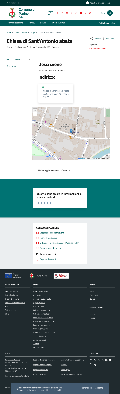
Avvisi (92, 291)
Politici (7, 306)
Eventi (92, 314)
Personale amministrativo (15, 302)
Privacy (64, 364)
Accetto (99, 388)
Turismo (36, 343)
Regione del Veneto (13, 3)
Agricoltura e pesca (40, 291)
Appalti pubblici (39, 302)
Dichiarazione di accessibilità (72, 374)
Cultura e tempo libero (42, 313)
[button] (110, 13)
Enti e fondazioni (11, 295)
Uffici (7, 313)
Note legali (65, 369)
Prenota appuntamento (42, 364)
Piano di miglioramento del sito (17, 376)
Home (9, 32)
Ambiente (37, 295)
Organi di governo (12, 298)
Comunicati (94, 295)
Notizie (92, 298)
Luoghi (32, 32)
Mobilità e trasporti (40, 328)
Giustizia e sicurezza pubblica (44, 321)
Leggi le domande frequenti (43, 359)
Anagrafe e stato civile (42, 298)
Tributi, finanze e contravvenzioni (39, 338)
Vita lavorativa (39, 347)
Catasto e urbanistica (41, 310)
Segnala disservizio (40, 369)
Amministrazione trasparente (72, 359)
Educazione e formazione (43, 317)
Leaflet (82, 159)
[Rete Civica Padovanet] (62, 276)
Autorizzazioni (38, 306)
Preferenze (86, 388)
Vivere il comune (20, 32)
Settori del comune (12, 310)
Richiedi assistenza (40, 374)
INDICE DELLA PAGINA (13, 59)
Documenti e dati (11, 291)
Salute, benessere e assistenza (45, 332)
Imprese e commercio (41, 325)
